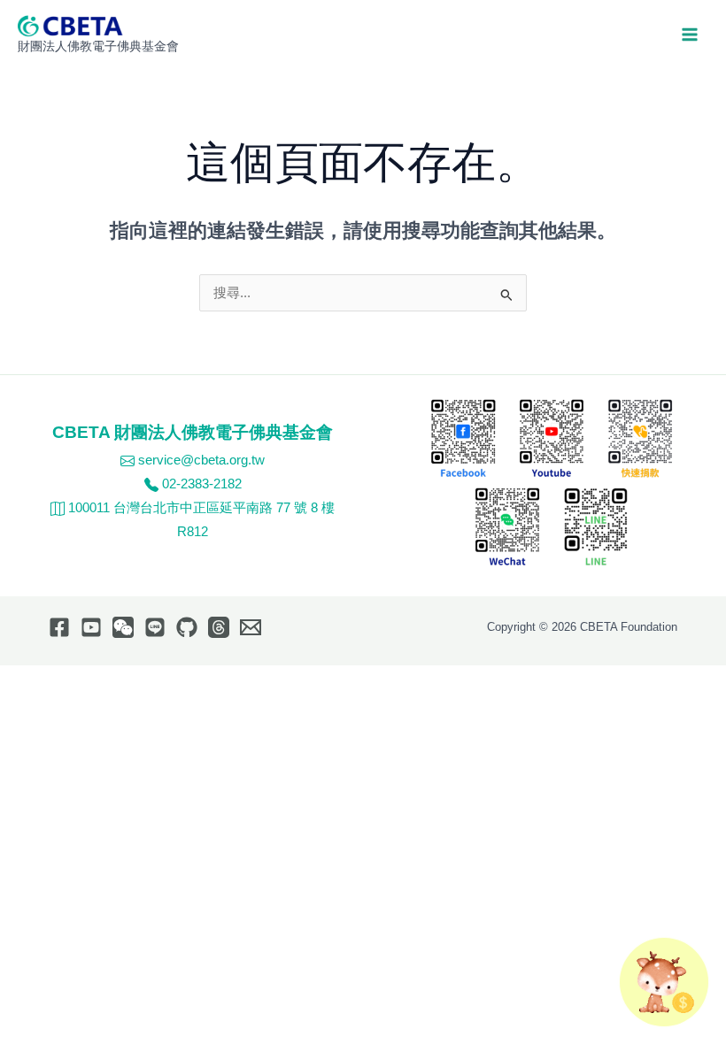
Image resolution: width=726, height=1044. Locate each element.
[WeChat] (123, 627)
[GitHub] (186, 627)
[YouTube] (91, 627)
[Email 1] (250, 627)
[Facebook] (59, 627)
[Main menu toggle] (689, 34)
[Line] (155, 627)
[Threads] (218, 627)
